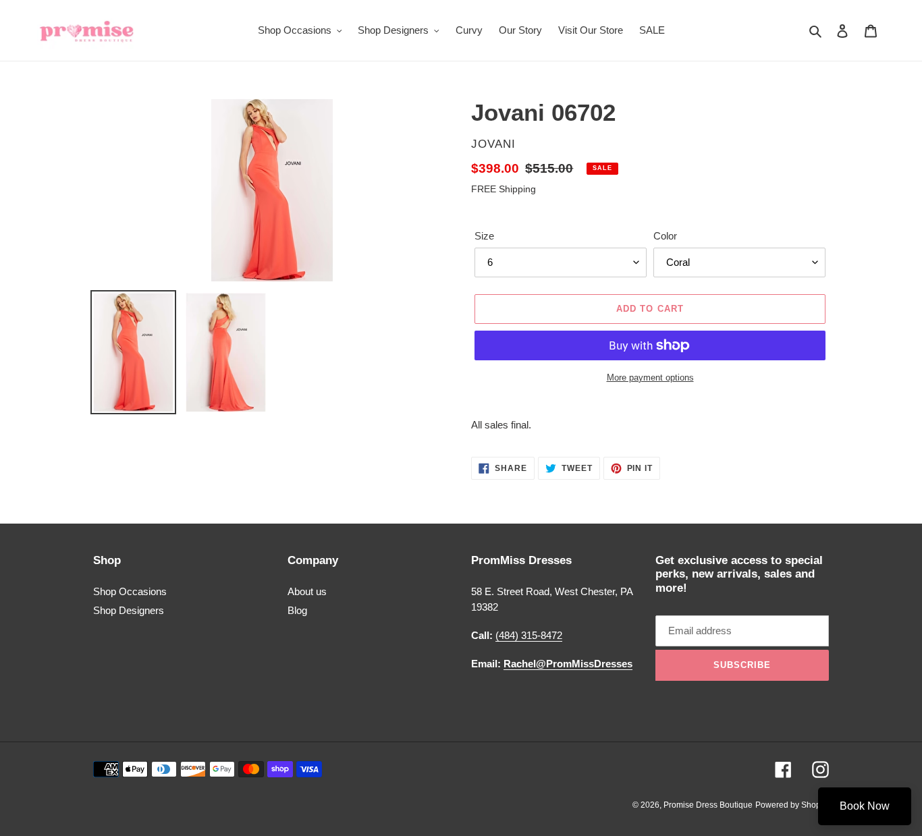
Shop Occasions (130, 591)
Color (665, 236)
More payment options (650, 377)
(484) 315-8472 (528, 635)
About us (307, 591)
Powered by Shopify (792, 805)
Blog (297, 610)
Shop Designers (128, 610)
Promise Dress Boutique (708, 805)
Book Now (865, 806)
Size (484, 236)
